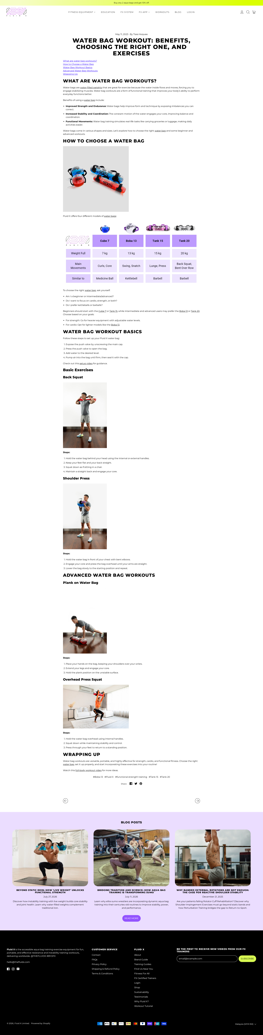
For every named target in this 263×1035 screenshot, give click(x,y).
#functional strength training (131, 777)
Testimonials (141, 996)
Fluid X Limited (22, 1023)
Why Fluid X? (141, 1001)
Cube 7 (102, 311)
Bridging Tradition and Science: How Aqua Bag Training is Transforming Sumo (131, 891)
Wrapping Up (70, 74)
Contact (96, 955)
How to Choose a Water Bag (78, 64)
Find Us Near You (143, 969)
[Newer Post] (197, 800)
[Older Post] (65, 800)
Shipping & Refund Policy (106, 969)
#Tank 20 (165, 777)
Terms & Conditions (102, 973)
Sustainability (141, 992)
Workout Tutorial (143, 1006)
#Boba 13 (98, 777)
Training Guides (142, 964)
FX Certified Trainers (145, 978)
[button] (248, 12)
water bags (110, 216)
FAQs (94, 959)
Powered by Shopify (40, 1023)
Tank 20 (195, 311)
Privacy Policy (99, 964)
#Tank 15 (153, 777)
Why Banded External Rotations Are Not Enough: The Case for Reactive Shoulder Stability (213, 891)
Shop (137, 987)
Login (137, 983)
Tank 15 (113, 311)
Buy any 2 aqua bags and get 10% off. (131, 3)
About (137, 955)
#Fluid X (109, 777)
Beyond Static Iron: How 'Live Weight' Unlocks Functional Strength (50, 891)
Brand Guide (141, 959)
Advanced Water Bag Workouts (80, 70)
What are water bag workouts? (80, 61)
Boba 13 (183, 311)
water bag (89, 100)
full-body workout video (88, 770)
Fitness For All (141, 973)
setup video (86, 363)
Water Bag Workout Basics (77, 67)
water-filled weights (91, 87)
